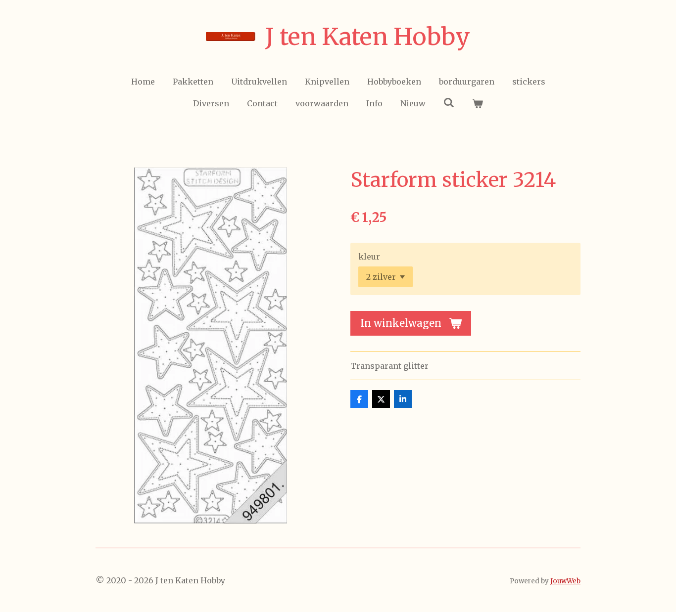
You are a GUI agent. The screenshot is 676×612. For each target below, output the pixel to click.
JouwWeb (565, 581)
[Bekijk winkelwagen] (477, 103)
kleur (369, 257)
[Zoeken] (449, 102)
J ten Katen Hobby (367, 36)
